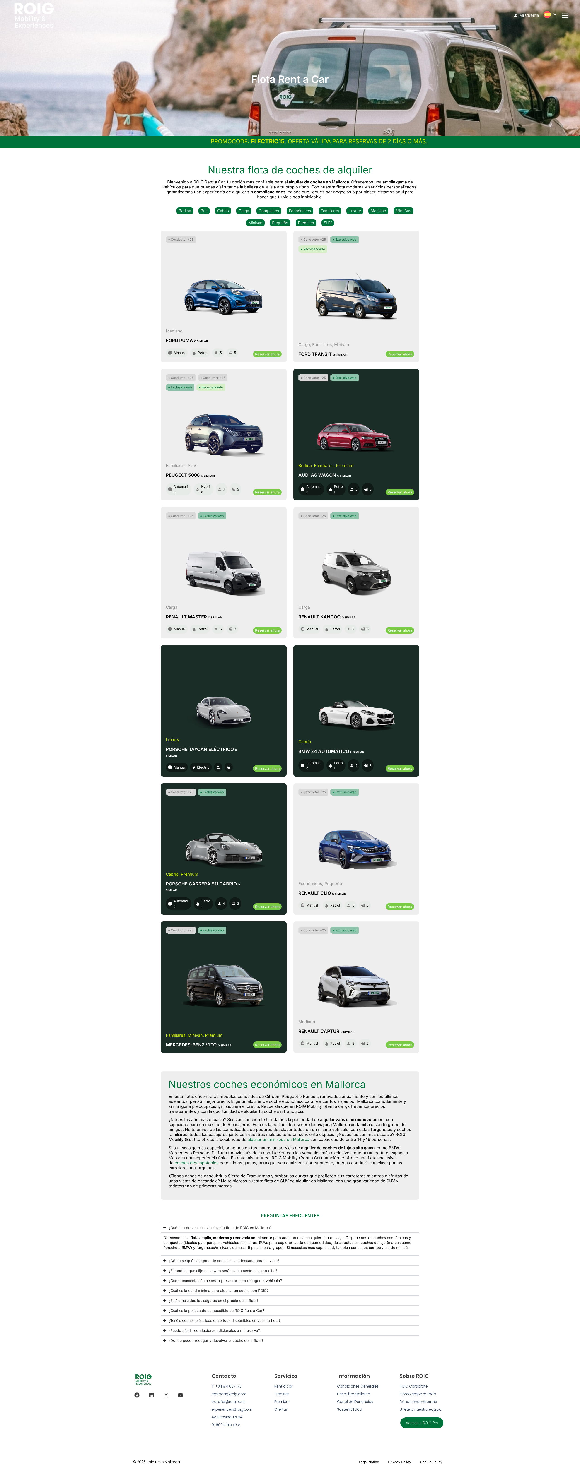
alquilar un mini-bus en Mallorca (278, 1139)
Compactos (269, 211)
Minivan (255, 223)
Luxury (355, 211)
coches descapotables (197, 1162)
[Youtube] (180, 1395)
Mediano (378, 211)
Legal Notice (369, 1462)
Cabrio (223, 211)
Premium (306, 223)
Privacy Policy (399, 1462)
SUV (328, 223)
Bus (204, 211)
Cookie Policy (431, 1462)
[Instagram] (166, 1395)
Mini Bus (403, 211)
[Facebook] (137, 1395)
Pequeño (280, 223)
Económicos (300, 211)
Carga (244, 211)
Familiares (330, 211)
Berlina (185, 211)
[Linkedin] (151, 1395)
